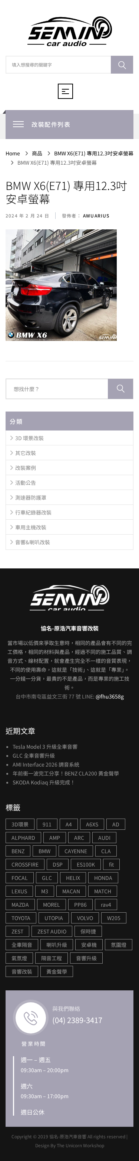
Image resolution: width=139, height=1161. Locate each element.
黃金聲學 (56, 971)
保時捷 (88, 931)
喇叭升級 (56, 944)
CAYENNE (75, 851)
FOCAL (19, 877)
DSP (58, 864)
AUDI (104, 837)
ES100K (86, 864)
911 (47, 824)
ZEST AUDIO (51, 931)
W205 (113, 918)
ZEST (17, 931)
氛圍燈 (118, 944)
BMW (44, 851)
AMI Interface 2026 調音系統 (46, 764)
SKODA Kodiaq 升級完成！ (44, 782)
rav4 (106, 904)
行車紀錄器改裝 (33, 512)
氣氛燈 (19, 958)
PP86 (80, 904)
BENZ (17, 851)
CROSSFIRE (25, 864)
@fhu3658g (110, 696)
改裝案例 (25, 467)
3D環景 (20, 824)
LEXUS (19, 891)
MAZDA (20, 904)
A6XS (92, 824)
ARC (79, 837)
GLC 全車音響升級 (34, 755)
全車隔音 (21, 944)
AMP (54, 837)
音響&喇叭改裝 (32, 542)
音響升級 (86, 958)
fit (111, 864)
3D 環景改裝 (29, 438)
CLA (106, 851)
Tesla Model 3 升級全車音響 (45, 746)
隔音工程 (51, 958)
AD (115, 824)
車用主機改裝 (30, 527)
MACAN (71, 891)
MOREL (51, 904)
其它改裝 (25, 453)
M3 (44, 891)
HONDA (103, 877)
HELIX (73, 877)
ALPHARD (23, 837)
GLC (47, 877)
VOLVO (85, 918)
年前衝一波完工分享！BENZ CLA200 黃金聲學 (66, 773)
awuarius (96, 215)
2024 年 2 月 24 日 (27, 215)
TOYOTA (20, 918)
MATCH (102, 891)
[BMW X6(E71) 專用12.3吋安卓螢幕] (61, 285)
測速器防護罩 (30, 497)
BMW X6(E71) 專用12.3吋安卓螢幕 (66, 192)
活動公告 (25, 482)
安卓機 (89, 944)
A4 (69, 824)
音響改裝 (21, 971)
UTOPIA (53, 918)
